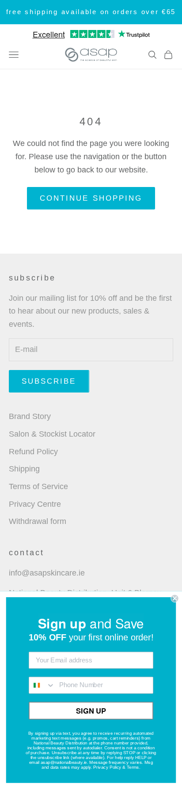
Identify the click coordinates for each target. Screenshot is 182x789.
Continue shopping (91, 198)
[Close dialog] (174, 598)
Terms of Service (38, 486)
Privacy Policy (107, 767)
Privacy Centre (35, 504)
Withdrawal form (37, 521)
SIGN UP (91, 710)
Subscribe (49, 381)
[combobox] (42, 685)
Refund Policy (33, 451)
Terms (133, 767)
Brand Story (30, 416)
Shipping (24, 468)
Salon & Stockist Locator (52, 434)
